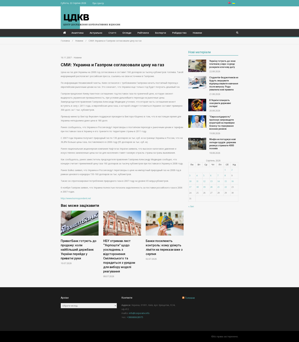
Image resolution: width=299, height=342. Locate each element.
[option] (79, 238)
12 (204, 181)
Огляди (126, 32)
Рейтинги (143, 32)
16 (232, 181)
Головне (190, 297)
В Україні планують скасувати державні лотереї (220, 103)
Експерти (160, 32)
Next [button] (181, 245)
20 (211, 187)
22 (226, 187)
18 (197, 187)
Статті (112, 32)
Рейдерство (179, 32)
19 (204, 187)
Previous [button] (63, 245)
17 (190, 187)
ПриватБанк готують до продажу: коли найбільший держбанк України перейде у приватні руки (78, 249)
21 (218, 187)
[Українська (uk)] (233, 2)
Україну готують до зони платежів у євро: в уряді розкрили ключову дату (222, 64)
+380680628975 (135, 317)
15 (226, 181)
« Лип (191, 206)
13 (211, 181)
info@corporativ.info (139, 313)
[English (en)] (229, 2)
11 (197, 181)
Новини (197, 32)
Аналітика (77, 32)
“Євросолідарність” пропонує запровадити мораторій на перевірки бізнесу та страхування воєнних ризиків (222, 122)
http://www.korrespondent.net (76, 198)
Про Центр (98, 3)
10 (190, 181)
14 (218, 181)
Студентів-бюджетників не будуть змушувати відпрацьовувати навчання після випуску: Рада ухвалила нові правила (223, 83)
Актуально (96, 32)
